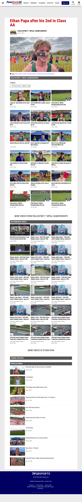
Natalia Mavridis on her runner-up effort (37, 438)
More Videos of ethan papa (41, 350)
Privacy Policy (39, 485)
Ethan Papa (44, 74)
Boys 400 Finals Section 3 (33, 407)
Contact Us (31, 485)
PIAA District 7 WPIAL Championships (32, 31)
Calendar (41, 3)
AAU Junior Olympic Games (37, 241)
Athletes (50, 3)
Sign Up (65, 3)
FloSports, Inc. (45, 477)
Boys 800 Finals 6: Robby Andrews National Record (40, 458)
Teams (57, 3)
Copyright (39, 477)
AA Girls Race (29, 428)
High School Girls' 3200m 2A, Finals (35, 418)
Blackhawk (51, 74)
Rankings (33, 3)
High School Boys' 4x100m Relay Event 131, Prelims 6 (40, 397)
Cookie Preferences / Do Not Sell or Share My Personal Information (40, 487)
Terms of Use (48, 485)
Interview (38, 74)
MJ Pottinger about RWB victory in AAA (36, 387)
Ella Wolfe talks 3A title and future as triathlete (38, 367)
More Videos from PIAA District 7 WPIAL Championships (41, 216)
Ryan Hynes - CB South (32, 448)
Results (26, 3)
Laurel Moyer (29, 377)
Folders (12, 83)
